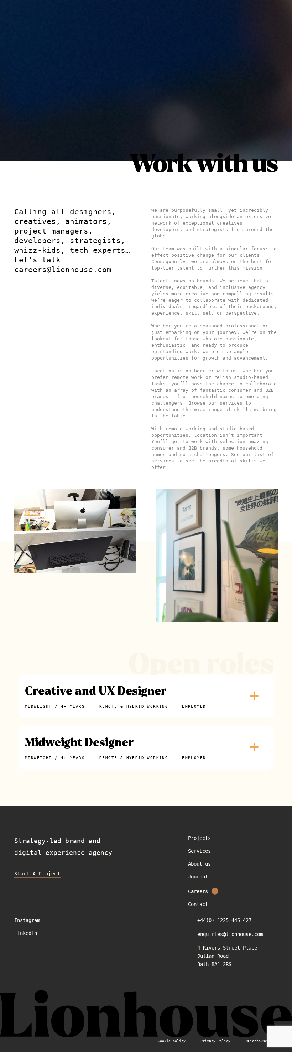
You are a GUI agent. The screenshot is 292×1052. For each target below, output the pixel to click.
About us (199, 864)
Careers (198, 891)
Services (199, 851)
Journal (198, 877)
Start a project (37, 873)
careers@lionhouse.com (62, 269)
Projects (199, 838)
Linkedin (25, 933)
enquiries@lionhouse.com (230, 934)
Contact (198, 904)
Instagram (27, 920)
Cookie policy (172, 1041)
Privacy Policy (215, 1041)
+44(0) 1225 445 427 (224, 920)
